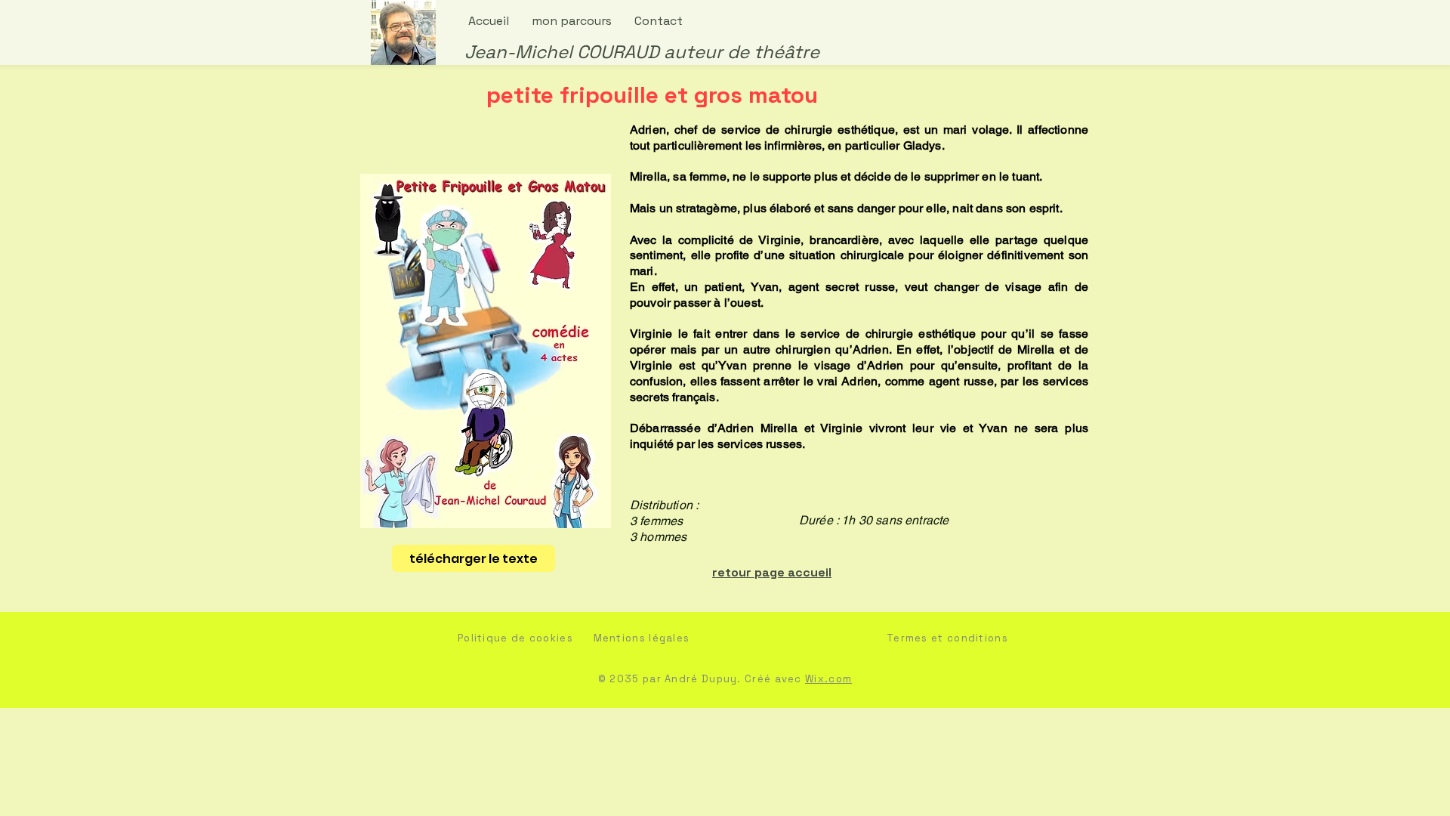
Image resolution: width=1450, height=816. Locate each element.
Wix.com (828, 678)
